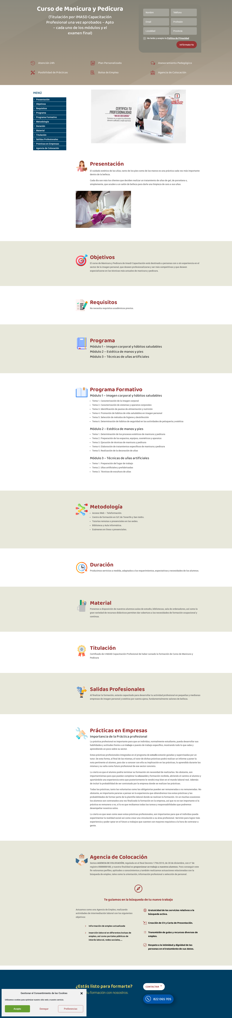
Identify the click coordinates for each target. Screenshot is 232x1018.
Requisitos (41, 108)
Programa (41, 113)
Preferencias (70, 1008)
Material (40, 130)
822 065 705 (162, 999)
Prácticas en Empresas (47, 144)
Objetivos (41, 104)
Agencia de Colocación (47, 148)
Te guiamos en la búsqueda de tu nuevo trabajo (138, 899)
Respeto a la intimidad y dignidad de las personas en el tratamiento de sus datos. (171, 947)
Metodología (42, 121)
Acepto (17, 1008)
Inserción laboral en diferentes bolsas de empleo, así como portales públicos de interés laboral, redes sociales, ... (110, 936)
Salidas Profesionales (47, 139)
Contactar (152, 986)
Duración (40, 126)
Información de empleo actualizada (107, 926)
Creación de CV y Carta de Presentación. (170, 923)
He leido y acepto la (168, 38)
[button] (81, 993)
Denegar (44, 1008)
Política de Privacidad (178, 38)
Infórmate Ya (187, 44)
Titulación (41, 135)
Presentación (43, 99)
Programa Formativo (46, 117)
